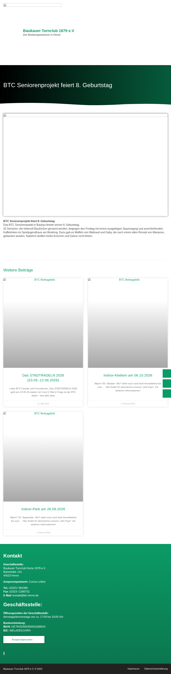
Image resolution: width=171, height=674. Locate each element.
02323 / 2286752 (20, 591)
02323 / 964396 (18, 588)
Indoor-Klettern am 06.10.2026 (128, 375)
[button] (165, 32)
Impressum (133, 668)
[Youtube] (167, 393)
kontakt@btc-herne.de (26, 595)
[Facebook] (167, 383)
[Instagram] (167, 373)
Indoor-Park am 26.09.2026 (43, 509)
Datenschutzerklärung (156, 668)
